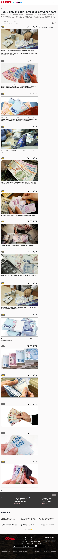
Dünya (26, 539)
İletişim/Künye (6, 551)
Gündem (22, 537)
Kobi (32, 543)
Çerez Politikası (23, 551)
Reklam (15, 551)
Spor (22, 539)
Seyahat (32, 537)
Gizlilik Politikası (35, 551)
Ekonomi (26, 537)
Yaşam (22, 543)
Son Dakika (40, 543)
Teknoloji (26, 541)
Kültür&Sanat (27, 543)
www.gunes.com (29, 554)
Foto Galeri (3, 8)
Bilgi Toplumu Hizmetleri (49, 551)
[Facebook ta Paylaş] (33, 26)
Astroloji (32, 539)
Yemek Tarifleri (34, 541)
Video (39, 541)
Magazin (22, 541)
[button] (53, 23)
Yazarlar (39, 537)
